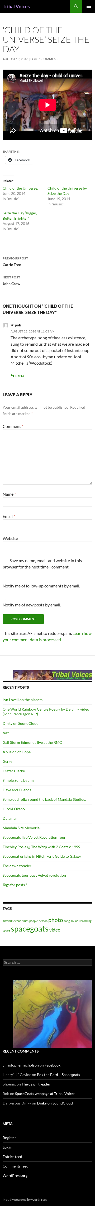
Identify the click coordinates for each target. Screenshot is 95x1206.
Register (9, 1137)
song (67, 921)
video (54, 930)
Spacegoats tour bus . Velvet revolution (34, 875)
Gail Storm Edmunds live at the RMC (32, 742)
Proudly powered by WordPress (25, 1200)
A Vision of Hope (17, 752)
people (33, 921)
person (43, 921)
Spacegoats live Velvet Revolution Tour (34, 837)
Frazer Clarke (14, 771)
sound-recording (81, 921)
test (6, 733)
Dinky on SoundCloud (21, 723)
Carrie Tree (15, 261)
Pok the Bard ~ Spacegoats (58, 1074)
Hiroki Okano (14, 809)
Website (10, 538)
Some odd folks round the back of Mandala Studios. (44, 799)
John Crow (11, 280)
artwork (8, 921)
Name (9, 493)
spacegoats (30, 928)
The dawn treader (17, 866)
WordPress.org (15, 1175)
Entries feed (12, 1156)
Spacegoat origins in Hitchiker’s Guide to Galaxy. (42, 856)
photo (55, 919)
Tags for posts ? (15, 884)
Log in (7, 1147)
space (6, 930)
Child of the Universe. (20, 188)
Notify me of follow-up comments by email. (41, 585)
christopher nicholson (21, 1065)
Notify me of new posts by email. (32, 604)
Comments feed (15, 1166)
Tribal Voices (16, 6)
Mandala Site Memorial (22, 828)
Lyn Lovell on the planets (22, 699)
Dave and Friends (17, 790)
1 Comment (48, 59)
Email (9, 516)
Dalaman (10, 818)
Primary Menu (88, 6)
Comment (13, 426)
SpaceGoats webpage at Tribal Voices (45, 1093)
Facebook (52, 1065)
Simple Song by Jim (18, 780)
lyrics (25, 921)
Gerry (7, 761)
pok (33, 59)
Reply (20, 376)
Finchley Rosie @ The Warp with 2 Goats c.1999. (42, 847)
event (17, 921)
